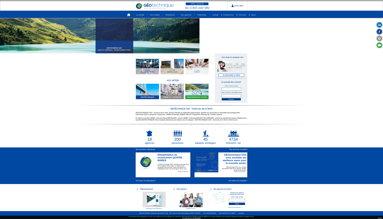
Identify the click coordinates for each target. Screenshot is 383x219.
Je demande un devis (231, 75)
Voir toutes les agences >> (235, 207)
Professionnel (228, 15)
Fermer (380, 218)
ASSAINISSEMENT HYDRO (197, 97)
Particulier (242, 15)
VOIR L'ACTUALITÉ (239, 171)
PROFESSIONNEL (147, 72)
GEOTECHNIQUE (147, 97)
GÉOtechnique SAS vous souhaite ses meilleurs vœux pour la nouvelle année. (234, 158)
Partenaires (201, 15)
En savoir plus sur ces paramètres (191, 218)
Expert (253, 15)
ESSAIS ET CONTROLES (172, 97)
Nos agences (186, 15)
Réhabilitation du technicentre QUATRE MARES (170, 157)
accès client (238, 6)
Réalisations (170, 15)
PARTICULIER (172, 72)
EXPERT (197, 72)
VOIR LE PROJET (183, 171)
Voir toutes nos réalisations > (146, 181)
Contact (215, 15)
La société (140, 15)
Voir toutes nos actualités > (237, 181)
